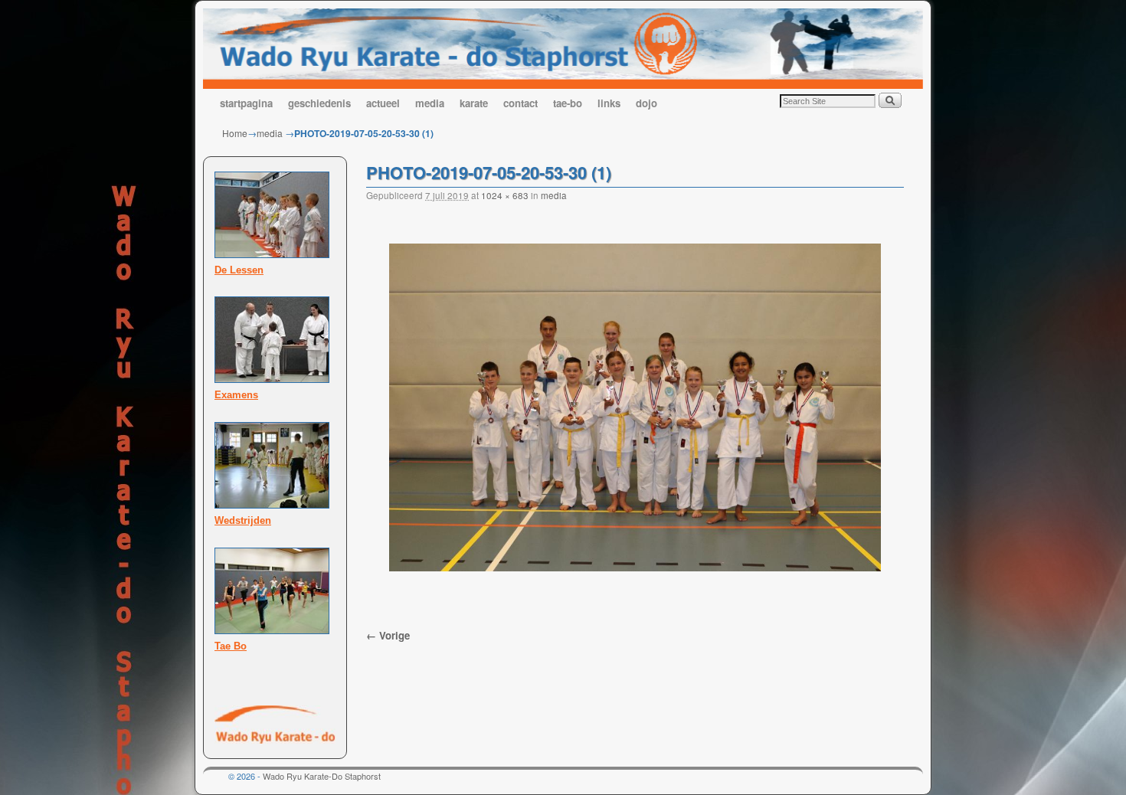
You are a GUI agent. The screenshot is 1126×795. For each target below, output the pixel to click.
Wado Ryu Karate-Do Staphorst (322, 776)
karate (474, 103)
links (608, 103)
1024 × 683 (505, 195)
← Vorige (388, 635)
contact (520, 103)
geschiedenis (319, 103)
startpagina (246, 103)
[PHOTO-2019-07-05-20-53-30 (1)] (635, 407)
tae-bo (567, 103)
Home (234, 132)
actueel (383, 103)
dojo (646, 103)
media (429, 103)
